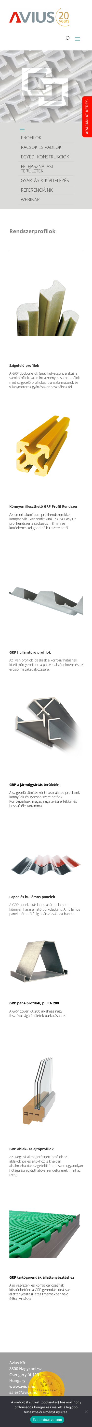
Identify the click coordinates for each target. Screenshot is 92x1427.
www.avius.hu (22, 1386)
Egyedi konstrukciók (45, 157)
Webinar (30, 199)
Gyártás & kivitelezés (45, 180)
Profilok (31, 137)
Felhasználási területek (37, 168)
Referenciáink (37, 190)
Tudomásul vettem (47, 1420)
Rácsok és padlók (41, 147)
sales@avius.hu (23, 1392)
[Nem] (85, 1411)
